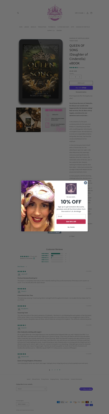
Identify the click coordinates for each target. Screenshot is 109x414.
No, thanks (71, 227)
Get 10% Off (71, 221)
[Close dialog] (85, 182)
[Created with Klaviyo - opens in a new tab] (54, 232)
